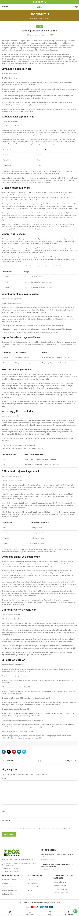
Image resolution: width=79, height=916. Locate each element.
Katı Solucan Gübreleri (9, 887)
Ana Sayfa (33, 18)
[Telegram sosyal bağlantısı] (24, 752)
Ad (3, 802)
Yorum (4, 778)
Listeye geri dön (39, 761)
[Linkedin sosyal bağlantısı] (19, 752)
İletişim (30, 890)
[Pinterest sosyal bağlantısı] (45, 2)
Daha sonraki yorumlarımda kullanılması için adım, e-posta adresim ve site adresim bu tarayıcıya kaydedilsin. (38, 829)
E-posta (5, 811)
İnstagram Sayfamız (59, 882)
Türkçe (47, 18)
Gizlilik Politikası (32, 880)
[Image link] (12, 852)
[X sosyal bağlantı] (36, 2)
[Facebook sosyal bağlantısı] (33, 2)
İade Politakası (32, 883)
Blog (40, 18)
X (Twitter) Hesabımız (60, 889)
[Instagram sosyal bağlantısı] (39, 2)
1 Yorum (52, 859)
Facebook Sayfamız (59, 886)
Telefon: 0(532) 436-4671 (12, 868)
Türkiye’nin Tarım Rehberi (61, 893)
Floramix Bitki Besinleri (9, 880)
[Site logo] (39, 7)
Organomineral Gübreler (9, 890)
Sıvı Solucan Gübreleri (8, 894)
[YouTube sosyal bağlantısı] (42, 2)
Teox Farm (33, 35)
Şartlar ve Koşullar (33, 887)
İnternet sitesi (6, 820)
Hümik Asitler (6, 883)
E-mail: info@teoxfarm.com (12, 871)
